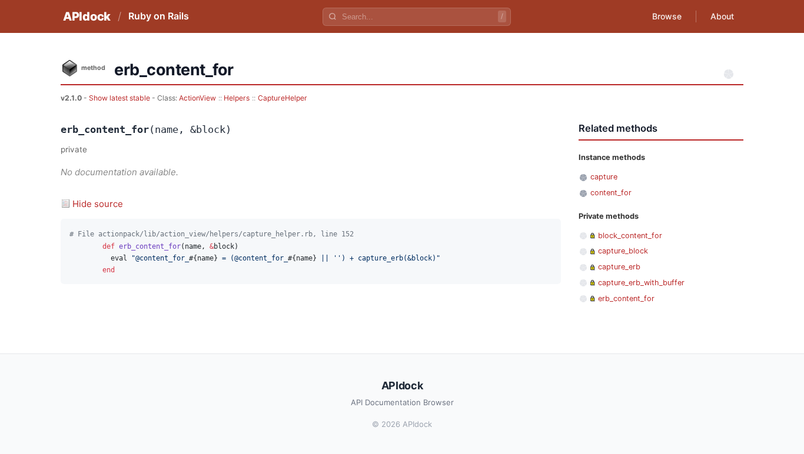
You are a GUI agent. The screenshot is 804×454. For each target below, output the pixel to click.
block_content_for (630, 235)
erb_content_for (626, 298)
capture (603, 176)
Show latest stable (120, 98)
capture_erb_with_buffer (641, 282)
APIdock (87, 16)
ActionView (197, 98)
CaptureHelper (282, 98)
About (722, 16)
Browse (667, 16)
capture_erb (619, 266)
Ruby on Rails (158, 16)
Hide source (97, 203)
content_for (611, 192)
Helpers (237, 98)
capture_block (623, 250)
